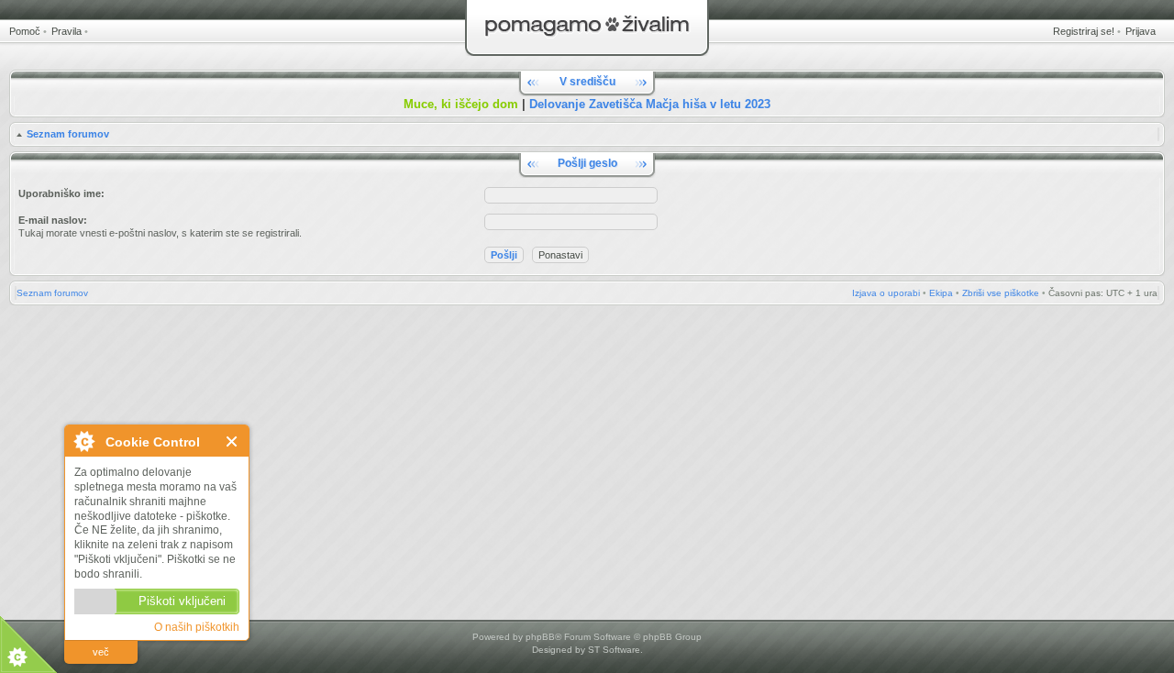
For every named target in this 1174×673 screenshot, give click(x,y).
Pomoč (24, 31)
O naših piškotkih (196, 627)
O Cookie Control (83, 441)
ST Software (614, 650)
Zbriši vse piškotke (1000, 293)
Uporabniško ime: (61, 193)
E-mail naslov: (52, 220)
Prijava (1140, 31)
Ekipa (941, 293)
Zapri (232, 441)
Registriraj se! (1083, 31)
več (101, 651)
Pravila (66, 31)
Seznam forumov (68, 133)
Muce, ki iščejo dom (461, 104)
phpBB (540, 637)
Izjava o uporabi (886, 293)
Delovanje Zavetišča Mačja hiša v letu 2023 (649, 104)
